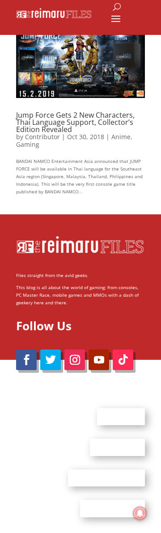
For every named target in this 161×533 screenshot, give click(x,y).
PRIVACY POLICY (112, 508)
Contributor (42, 136)
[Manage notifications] (140, 513)
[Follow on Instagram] (74, 360)
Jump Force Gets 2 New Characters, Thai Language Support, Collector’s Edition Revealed (75, 122)
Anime (121, 136)
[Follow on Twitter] (50, 360)
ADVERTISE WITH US (106, 477)
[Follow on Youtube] (99, 360)
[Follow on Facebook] (26, 360)
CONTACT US (117, 447)
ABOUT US (121, 416)
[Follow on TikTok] (123, 360)
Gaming (27, 144)
